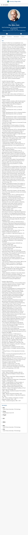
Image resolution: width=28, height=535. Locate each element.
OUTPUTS (9, 36)
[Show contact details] (7, 33)
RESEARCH (16, 36)
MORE (22, 36)
